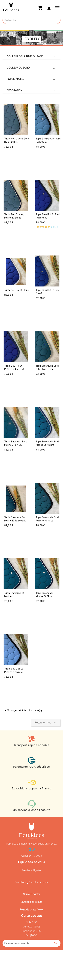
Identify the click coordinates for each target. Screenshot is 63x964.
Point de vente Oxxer (32, 909)
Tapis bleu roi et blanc (16, 290)
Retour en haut (45, 723)
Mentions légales (31, 870)
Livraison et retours (31, 901)
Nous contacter (31, 894)
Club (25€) (31, 922)
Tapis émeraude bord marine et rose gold (15, 519)
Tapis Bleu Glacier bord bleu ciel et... (16, 140)
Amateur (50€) (31, 926)
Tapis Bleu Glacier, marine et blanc (14, 216)
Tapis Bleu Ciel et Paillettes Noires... (13, 670)
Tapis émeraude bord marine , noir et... (15, 443)
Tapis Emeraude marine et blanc (44, 594)
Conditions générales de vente (31, 882)
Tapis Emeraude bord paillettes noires (47, 519)
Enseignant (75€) (31, 931)
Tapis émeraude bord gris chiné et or (47, 367)
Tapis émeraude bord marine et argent (47, 443)
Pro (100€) (31, 935)
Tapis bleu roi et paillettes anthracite (15, 367)
